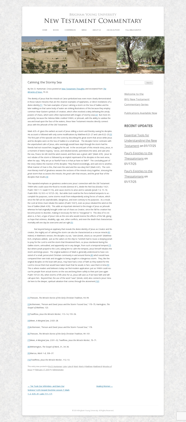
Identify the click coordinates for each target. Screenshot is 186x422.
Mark (76, 366)
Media (84, 30)
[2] (96, 115)
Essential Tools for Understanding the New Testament (140, 140)
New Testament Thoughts (73, 88)
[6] (109, 232)
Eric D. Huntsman (55, 366)
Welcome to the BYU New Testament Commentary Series (137, 99)
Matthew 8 (97, 366)
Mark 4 (81, 366)
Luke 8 (70, 366)
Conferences (70, 30)
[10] (97, 281)
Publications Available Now (140, 113)
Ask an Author (113, 30)
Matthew (88, 366)
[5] (72, 222)
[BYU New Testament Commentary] (93, 26)
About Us (97, 30)
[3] (111, 134)
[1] (41, 105)
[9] (108, 265)
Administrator (58, 369)
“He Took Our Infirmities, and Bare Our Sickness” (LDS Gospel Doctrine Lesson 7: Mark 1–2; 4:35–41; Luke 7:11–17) (48, 390)
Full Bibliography (133, 30)
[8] (92, 255)
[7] (110, 245)
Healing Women (104, 386)
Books (56, 30)
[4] (47, 177)
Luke (65, 366)
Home (44, 30)
